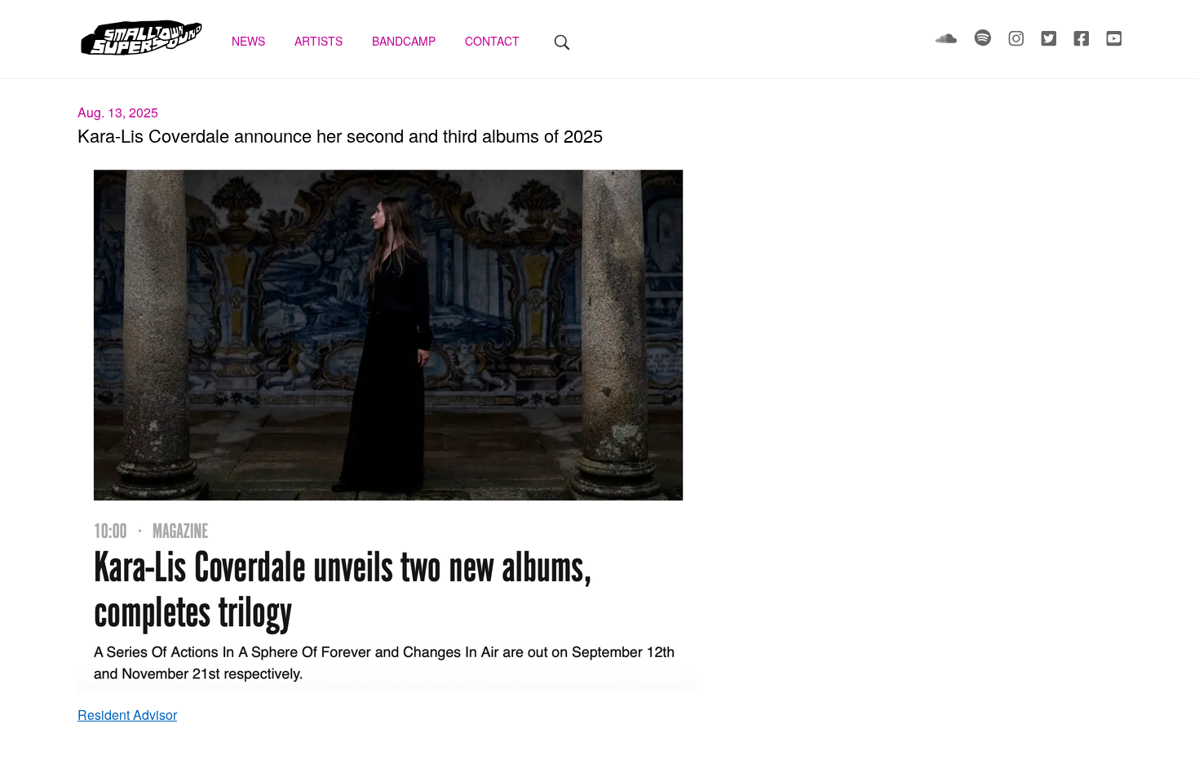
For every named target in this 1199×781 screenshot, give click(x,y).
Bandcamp (405, 41)
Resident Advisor (127, 714)
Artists (320, 41)
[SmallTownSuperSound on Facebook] (1083, 41)
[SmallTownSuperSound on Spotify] (984, 41)
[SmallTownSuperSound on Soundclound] (948, 41)
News (250, 41)
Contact (494, 41)
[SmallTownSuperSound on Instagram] (1018, 41)
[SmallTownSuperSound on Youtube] (1114, 41)
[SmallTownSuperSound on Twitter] (1050, 41)
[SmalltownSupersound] (141, 53)
